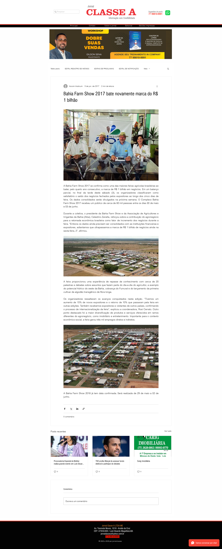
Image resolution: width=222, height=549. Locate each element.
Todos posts (55, 69)
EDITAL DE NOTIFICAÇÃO (129, 69)
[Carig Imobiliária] (152, 446)
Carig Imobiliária (143, 461)
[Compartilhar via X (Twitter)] (71, 409)
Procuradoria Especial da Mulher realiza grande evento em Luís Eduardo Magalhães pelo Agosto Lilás (69, 462)
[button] (168, 69)
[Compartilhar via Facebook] (64, 409)
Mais (145, 69)
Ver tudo (167, 431)
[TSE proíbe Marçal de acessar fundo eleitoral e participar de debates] (111, 446)
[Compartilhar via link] (83, 409)
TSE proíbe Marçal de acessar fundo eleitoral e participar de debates (110, 462)
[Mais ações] (157, 86)
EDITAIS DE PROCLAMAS (104, 69)
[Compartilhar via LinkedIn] (77, 409)
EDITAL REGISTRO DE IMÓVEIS (77, 69)
